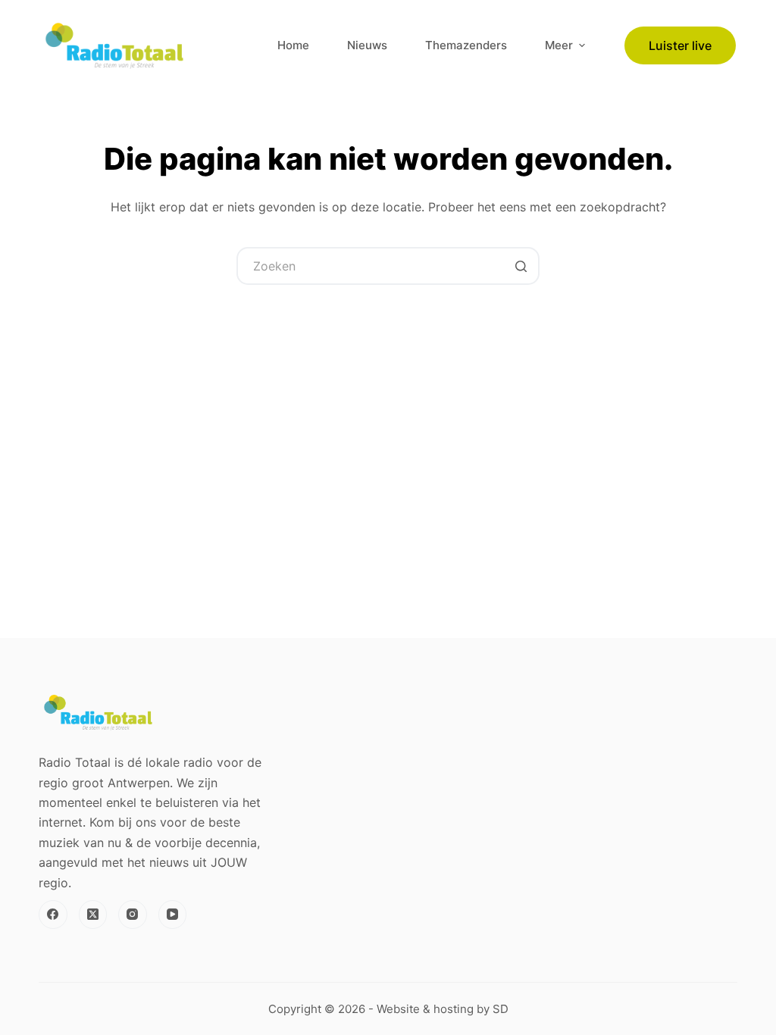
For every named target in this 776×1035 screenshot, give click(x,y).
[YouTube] (172, 914)
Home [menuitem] (293, 45)
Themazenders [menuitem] (466, 45)
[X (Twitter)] (93, 914)
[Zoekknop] (521, 266)
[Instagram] (132, 914)
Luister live (680, 45)
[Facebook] (53, 914)
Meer (559, 45)
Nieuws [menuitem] (367, 45)
